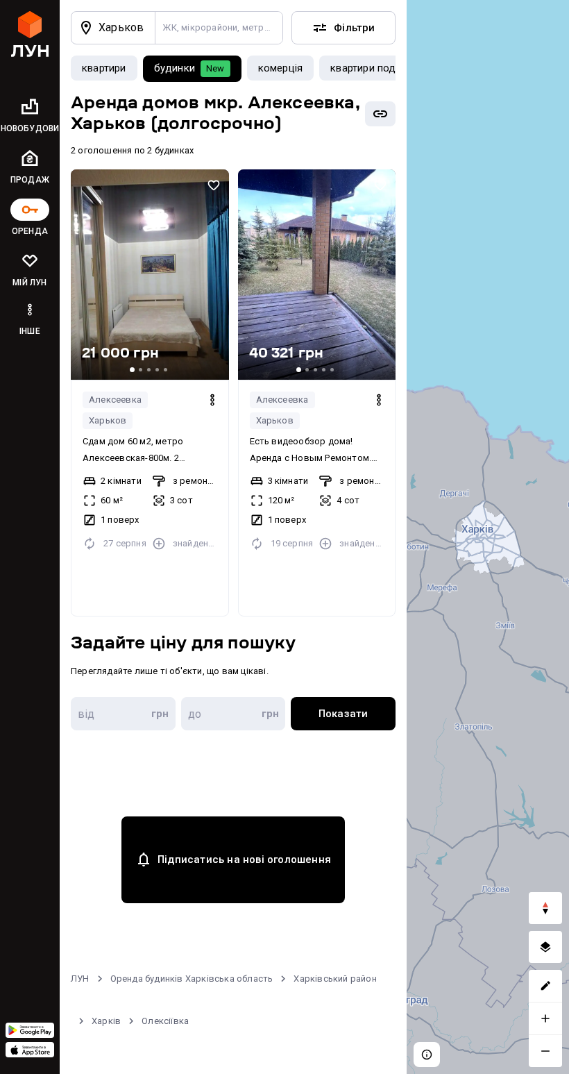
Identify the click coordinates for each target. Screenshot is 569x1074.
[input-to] (233, 713)
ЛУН (80, 978)
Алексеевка (115, 399)
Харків (106, 1021)
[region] (488, 537)
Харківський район (335, 978)
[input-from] (123, 713)
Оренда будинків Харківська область (191, 978)
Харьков (107, 420)
